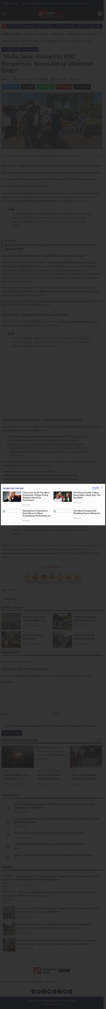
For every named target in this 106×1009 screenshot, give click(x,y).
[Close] (102, 487)
